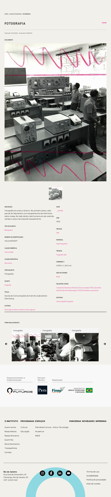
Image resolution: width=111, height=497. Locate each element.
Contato (8, 452)
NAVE (37, 436)
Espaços (40, 421)
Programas (27, 421)
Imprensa (101, 421)
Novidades (88, 421)
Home (6, 14)
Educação (25, 432)
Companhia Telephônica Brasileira (67, 288)
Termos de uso (92, 472)
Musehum (39, 432)
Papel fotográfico (61, 244)
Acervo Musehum (15, 14)
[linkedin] (60, 473)
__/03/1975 (59, 211)
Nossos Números (12, 436)
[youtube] (68, 473)
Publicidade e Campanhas (90, 290)
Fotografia (8, 285)
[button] (6, 344)
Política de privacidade (96, 480)
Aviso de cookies (93, 484)
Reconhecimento (12, 444)
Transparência (11, 448)
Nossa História (10, 432)
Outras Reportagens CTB (72, 290)
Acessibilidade (92, 476)
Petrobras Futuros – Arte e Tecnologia (51, 427)
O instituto (11, 421)
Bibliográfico (9, 230)
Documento (8, 263)
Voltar (104, 23)
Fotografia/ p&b (61, 255)
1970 (57, 233)
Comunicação (9, 252)
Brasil (58, 277)
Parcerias (75, 421)
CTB (91, 288)
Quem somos (10, 427)
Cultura (24, 427)
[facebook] (51, 473)
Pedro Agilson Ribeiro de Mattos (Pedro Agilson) (20, 310)
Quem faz (9, 440)
